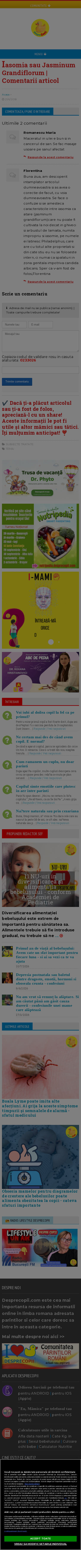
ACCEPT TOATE (40, 1538)
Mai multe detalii (32, 1484)
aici (66, 1498)
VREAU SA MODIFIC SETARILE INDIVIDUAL (40, 1543)
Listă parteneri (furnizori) (15, 1531)
